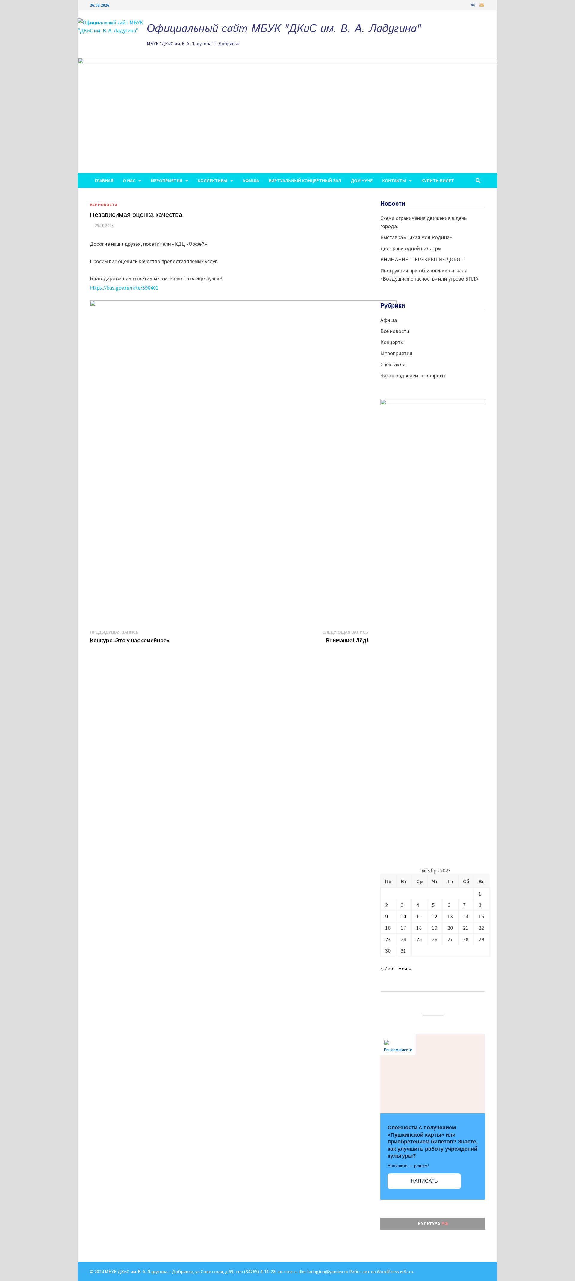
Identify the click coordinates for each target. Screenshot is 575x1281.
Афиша (251, 180)
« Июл (387, 968)
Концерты (392, 342)
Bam (408, 1271)
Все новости (103, 204)
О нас (129, 180)
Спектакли (392, 364)
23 (388, 939)
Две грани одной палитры (410, 248)
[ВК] (473, 4)
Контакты (394, 180)
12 (434, 916)
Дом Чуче (362, 180)
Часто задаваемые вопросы (412, 375)
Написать (424, 1181)
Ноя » (404, 968)
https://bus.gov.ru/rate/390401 (124, 287)
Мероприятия (166, 180)
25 (419, 939)
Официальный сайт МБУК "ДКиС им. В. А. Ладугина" (284, 29)
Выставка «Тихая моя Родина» (416, 237)
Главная (104, 180)
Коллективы (212, 180)
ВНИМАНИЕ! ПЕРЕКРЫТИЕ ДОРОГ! (422, 259)
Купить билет (437, 180)
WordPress (388, 1271)
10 (403, 916)
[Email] (481, 4)
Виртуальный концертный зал (305, 180)
